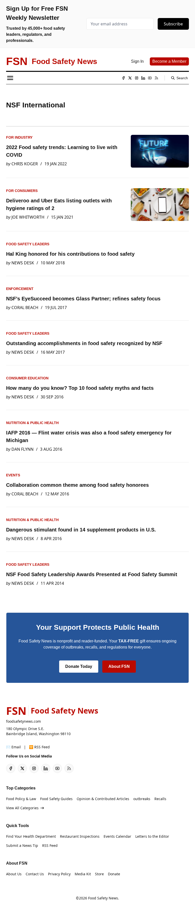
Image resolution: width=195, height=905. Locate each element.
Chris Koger (24, 164)
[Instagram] (137, 78)
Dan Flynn (22, 449)
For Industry (19, 137)
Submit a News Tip (22, 845)
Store (99, 873)
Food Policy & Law (21, 798)
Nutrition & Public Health (32, 423)
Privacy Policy (59, 873)
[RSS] (156, 78)
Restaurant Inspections (80, 836)
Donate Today (78, 666)
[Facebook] (123, 78)
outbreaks (141, 798)
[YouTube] (150, 78)
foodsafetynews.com (23, 721)
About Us (14, 873)
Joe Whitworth (27, 217)
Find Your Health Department (31, 836)
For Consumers (22, 191)
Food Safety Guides (56, 798)
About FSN (119, 666)
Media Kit (83, 873)
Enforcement (20, 289)
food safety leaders (27, 244)
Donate (114, 873)
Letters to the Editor (152, 836)
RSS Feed (50, 845)
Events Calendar (117, 836)
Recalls (160, 798)
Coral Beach (24, 307)
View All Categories (22, 807)
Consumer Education (27, 378)
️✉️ (13, 747)
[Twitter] (130, 78)
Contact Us (35, 873)
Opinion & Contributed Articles (103, 798)
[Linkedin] (143, 78)
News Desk (22, 263)
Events (13, 475)
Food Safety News (103, 898)
